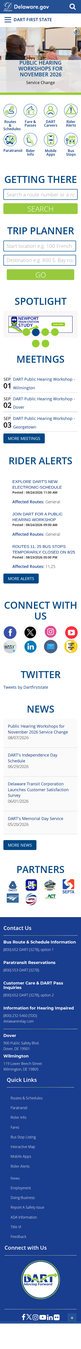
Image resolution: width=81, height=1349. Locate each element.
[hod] (10, 139)
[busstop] (71, 139)
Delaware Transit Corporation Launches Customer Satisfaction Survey (38, 789)
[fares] (30, 110)
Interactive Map (23, 1146)
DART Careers (50, 123)
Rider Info (30, 152)
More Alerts (21, 578)
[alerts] (71, 110)
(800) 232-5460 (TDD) (20, 1015)
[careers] (50, 110)
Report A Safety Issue (27, 1207)
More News (20, 845)
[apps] (50, 139)
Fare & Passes (30, 123)
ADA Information (24, 1217)
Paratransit (12, 150)
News (15, 1178)
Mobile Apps (50, 152)
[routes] (10, 110)
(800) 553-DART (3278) (21, 970)
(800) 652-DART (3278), (21, 949)
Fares (15, 1127)
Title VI (16, 1226)
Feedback (18, 1236)
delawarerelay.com (18, 1021)
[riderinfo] (30, 139)
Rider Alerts (71, 123)
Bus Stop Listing (23, 1137)
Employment (21, 1187)
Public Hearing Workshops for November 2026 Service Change (38, 729)
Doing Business (23, 1197)
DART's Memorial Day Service (35, 818)
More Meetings (24, 438)
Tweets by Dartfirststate (25, 687)
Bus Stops (71, 152)
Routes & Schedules (27, 1098)
